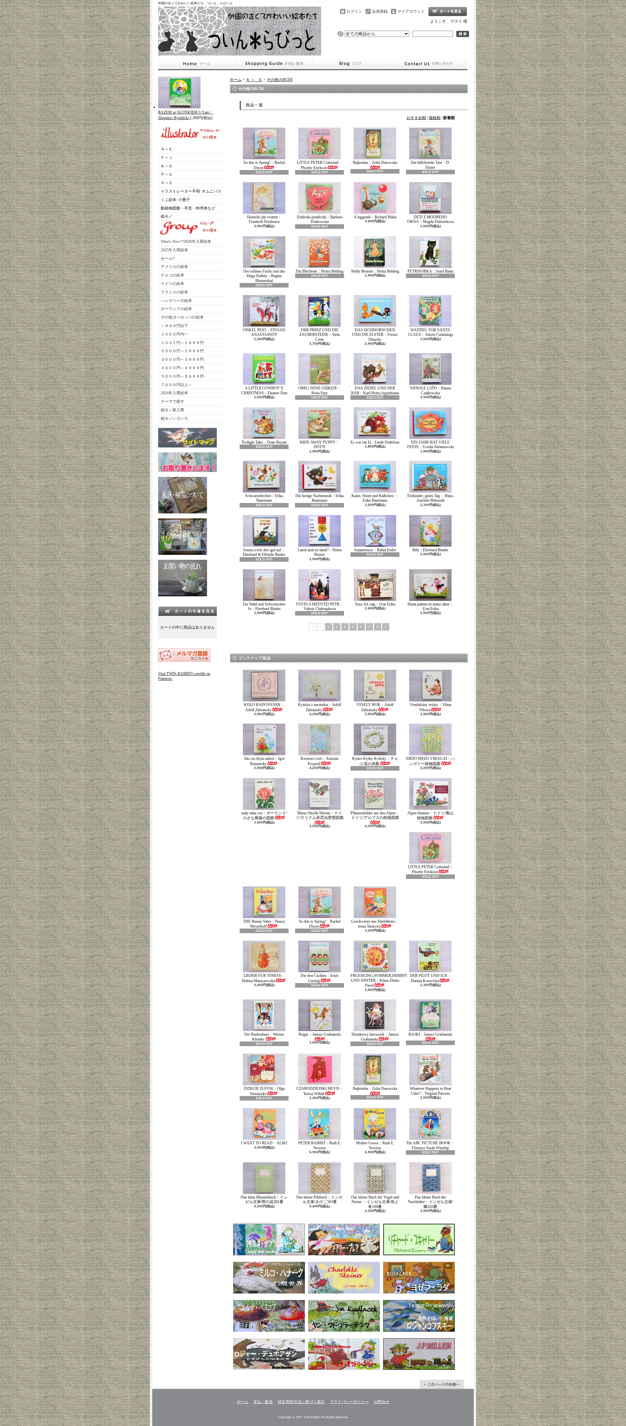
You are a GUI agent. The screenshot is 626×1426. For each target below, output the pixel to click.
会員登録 (380, 11)
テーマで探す (172, 401)
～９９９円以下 (174, 325)
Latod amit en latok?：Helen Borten (320, 552)
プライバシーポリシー (349, 1402)
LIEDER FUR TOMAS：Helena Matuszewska (263, 978)
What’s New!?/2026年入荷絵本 (186, 241)
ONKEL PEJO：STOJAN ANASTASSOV (264, 332)
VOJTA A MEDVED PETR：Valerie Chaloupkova (319, 606)
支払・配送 (263, 1402)
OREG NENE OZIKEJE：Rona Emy (319, 390)
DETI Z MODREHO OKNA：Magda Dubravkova (430, 219)
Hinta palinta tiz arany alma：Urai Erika (430, 606)
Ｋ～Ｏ (166, 166)
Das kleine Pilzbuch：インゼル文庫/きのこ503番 (319, 1199)
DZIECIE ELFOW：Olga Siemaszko (264, 1091)
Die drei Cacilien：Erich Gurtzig (319, 978)
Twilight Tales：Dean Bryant (264, 442)
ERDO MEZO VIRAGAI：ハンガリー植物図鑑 (430, 761)
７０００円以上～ (176, 385)
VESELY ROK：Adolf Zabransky (375, 707)
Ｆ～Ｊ (166, 157)
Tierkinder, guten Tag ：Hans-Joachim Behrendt (430, 498)
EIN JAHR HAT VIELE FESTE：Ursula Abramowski (430, 444)
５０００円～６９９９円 (182, 376)
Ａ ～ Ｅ (254, 79)
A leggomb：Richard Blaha (375, 217)
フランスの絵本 (174, 292)
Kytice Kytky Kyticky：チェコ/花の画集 (375, 761)
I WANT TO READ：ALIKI (264, 1143)
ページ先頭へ (442, 1384)
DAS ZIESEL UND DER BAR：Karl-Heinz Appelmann (375, 390)
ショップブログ (351, 64)
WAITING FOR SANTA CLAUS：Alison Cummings (430, 332)
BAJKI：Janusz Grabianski (430, 1034)
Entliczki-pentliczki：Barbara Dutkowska (319, 219)
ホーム (196, 64)
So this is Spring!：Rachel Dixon (264, 165)
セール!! (168, 258)
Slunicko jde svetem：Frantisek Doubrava (264, 219)
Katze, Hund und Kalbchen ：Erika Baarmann (374, 498)
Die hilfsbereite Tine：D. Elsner (430, 164)
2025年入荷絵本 (174, 250)
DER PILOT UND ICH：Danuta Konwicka (430, 978)
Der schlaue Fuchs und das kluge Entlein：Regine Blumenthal (264, 276)
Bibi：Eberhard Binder (430, 550)
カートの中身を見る (187, 611)
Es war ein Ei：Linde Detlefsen (374, 442)
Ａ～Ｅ (166, 149)
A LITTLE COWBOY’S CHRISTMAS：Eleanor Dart (266, 390)
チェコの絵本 (172, 275)
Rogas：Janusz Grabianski (320, 1034)
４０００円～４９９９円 (182, 368)
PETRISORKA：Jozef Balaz (431, 271)
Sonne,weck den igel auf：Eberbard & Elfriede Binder (264, 552)
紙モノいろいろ (174, 418)
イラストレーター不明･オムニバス (191, 191)
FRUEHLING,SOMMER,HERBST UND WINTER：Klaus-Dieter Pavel (378, 980)
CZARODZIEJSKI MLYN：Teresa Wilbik (319, 1091)
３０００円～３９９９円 (182, 359)
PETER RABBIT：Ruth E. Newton (319, 1145)
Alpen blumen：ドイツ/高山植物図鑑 (430, 815)
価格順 (434, 118)
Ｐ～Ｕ (166, 174)
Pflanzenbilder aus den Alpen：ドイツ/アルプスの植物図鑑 (374, 815)
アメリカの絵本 (174, 266)
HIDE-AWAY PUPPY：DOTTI (319, 444)
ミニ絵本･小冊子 (175, 199)
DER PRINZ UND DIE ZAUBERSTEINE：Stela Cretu (319, 335)
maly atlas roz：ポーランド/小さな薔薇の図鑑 (264, 815)
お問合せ (428, 64)
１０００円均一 (174, 334)
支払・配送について (274, 64)
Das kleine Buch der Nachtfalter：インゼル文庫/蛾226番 (430, 1202)
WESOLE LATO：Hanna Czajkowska (430, 390)
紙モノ (166, 216)
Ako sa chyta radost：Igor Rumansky (264, 761)
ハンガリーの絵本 (176, 300)
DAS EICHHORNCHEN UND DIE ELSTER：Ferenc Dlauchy (375, 335)
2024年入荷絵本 (174, 393)
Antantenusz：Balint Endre (375, 550)
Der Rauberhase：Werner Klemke (264, 1037)
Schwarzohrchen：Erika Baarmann (264, 498)
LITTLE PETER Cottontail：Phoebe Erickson (319, 165)
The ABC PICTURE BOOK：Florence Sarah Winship (430, 1145)
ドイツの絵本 (172, 283)
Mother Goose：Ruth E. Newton (375, 1145)
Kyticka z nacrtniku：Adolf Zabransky (319, 707)
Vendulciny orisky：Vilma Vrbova (430, 707)
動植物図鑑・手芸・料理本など (188, 208)
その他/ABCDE (280, 79)
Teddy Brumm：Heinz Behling (375, 271)
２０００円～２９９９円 (182, 351)
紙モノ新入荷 (172, 410)
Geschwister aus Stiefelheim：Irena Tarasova (375, 924)
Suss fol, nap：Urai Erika (375, 604)
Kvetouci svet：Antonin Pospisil (319, 761)
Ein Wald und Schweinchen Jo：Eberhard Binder (264, 606)
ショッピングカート (447, 11)
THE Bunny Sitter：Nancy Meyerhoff (264, 924)
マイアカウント (411, 11)
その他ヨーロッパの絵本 (182, 317)
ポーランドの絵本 (176, 308)
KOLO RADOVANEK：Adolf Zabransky (264, 707)
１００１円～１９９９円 (182, 342)
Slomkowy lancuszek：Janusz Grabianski (375, 1037)
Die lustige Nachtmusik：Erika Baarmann (319, 498)
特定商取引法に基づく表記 (301, 1402)
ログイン (354, 11)
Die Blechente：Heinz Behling (319, 271)
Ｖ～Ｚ (166, 182)
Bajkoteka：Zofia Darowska (375, 162)
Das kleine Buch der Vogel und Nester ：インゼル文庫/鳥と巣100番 (375, 1202)
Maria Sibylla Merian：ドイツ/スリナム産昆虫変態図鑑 (320, 815)
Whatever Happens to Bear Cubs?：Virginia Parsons (430, 1090)
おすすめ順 (416, 118)
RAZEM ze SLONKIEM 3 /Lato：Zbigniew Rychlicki (185, 115)
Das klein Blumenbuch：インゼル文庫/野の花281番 (264, 1199)
